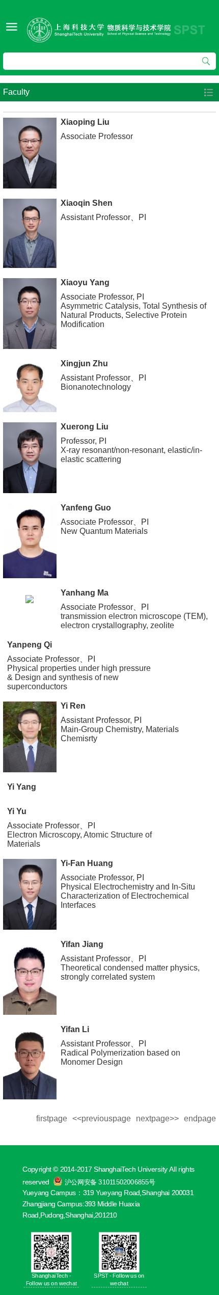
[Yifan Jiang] (30, 977)
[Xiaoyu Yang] (30, 313)
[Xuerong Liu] (30, 457)
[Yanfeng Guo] (30, 540)
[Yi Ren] (30, 737)
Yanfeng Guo (86, 507)
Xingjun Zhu (84, 363)
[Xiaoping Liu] (30, 153)
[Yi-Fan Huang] (30, 894)
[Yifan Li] (30, 1062)
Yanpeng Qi (29, 644)
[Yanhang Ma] (29, 598)
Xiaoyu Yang (85, 282)
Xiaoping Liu (85, 122)
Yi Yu (16, 811)
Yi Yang (21, 787)
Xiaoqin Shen (87, 203)
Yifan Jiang (82, 944)
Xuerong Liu (84, 426)
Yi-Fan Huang (87, 863)
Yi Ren (73, 706)
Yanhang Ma (84, 592)
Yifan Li (75, 1029)
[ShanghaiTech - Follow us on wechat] (51, 1252)
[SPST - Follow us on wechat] (119, 1252)
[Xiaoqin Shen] (30, 233)
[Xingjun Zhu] (30, 386)
